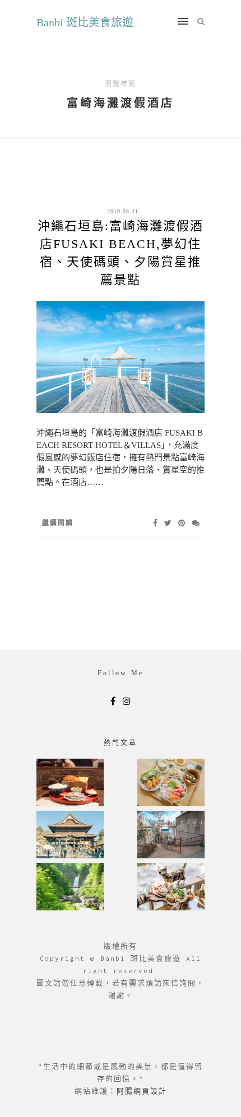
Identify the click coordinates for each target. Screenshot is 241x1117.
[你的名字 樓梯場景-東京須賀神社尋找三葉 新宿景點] (171, 836)
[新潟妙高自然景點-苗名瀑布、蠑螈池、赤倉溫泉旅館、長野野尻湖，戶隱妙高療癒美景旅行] (70, 888)
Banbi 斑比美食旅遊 (84, 22)
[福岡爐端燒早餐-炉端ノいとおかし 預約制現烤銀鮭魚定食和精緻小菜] (70, 783)
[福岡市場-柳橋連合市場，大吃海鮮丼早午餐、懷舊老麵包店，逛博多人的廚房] (171, 783)
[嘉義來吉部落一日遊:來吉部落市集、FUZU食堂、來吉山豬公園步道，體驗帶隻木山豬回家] (171, 888)
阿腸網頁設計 (142, 1091)
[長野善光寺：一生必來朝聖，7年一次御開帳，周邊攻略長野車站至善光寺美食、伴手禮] (70, 836)
